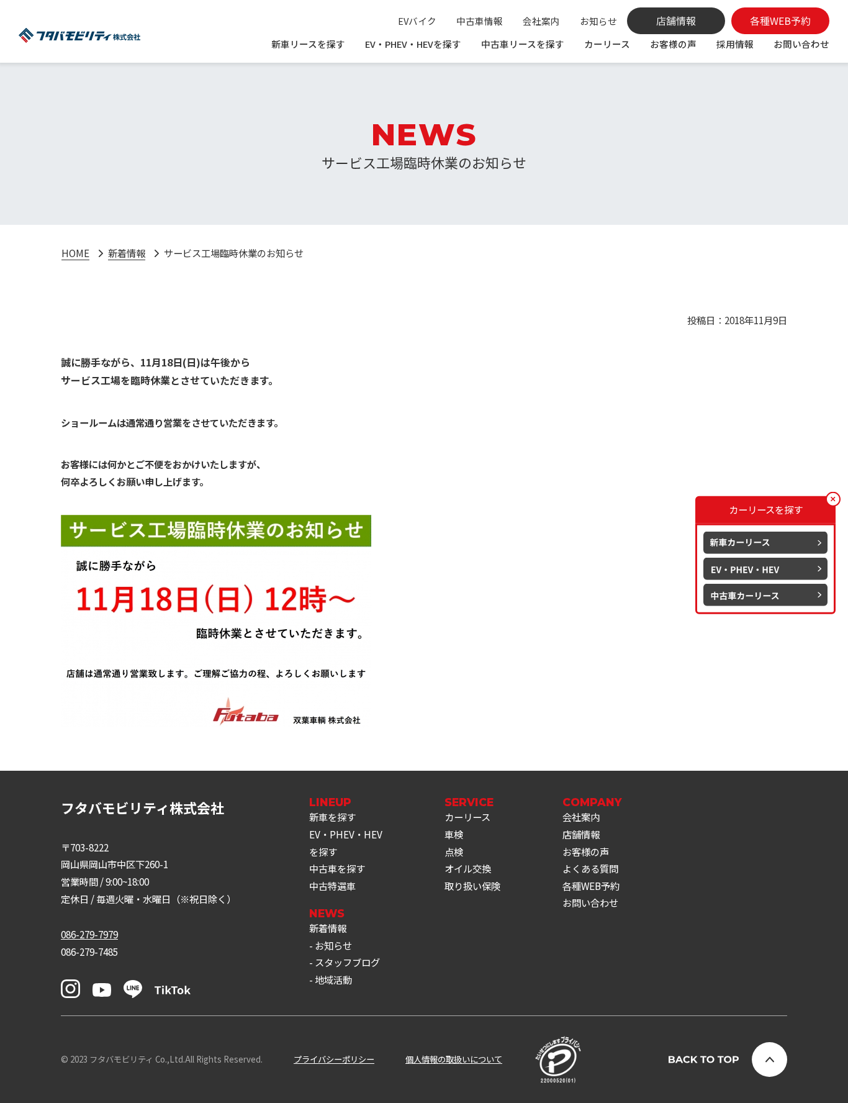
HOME (75, 253)
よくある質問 (590, 868)
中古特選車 (332, 885)
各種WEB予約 (591, 885)
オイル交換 (467, 868)
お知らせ (598, 20)
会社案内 (541, 20)
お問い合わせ (801, 43)
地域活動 (333, 979)
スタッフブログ (347, 962)
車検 (453, 834)
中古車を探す (337, 868)
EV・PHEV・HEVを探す (413, 43)
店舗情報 (581, 834)
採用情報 (735, 43)
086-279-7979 (89, 934)
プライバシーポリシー (334, 1059)
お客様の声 (673, 43)
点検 (453, 851)
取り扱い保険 (472, 885)
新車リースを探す (308, 43)
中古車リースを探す (522, 43)
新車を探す (332, 817)
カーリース (607, 43)
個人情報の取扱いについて (453, 1059)
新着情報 (126, 253)
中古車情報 (479, 20)
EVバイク (417, 20)
